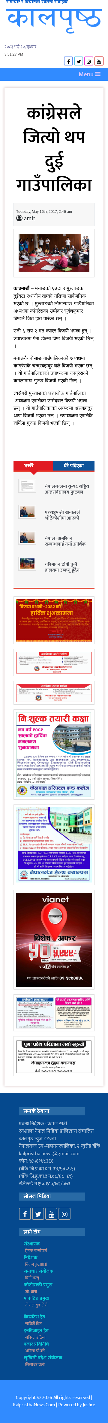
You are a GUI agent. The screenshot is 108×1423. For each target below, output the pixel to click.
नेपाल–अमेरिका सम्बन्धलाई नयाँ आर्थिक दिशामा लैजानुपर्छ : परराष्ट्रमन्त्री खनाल (65, 547)
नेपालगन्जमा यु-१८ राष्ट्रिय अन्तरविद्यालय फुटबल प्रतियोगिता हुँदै (67, 492)
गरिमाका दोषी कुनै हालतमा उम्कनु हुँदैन (62, 567)
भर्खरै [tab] (28, 465)
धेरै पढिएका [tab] (74, 465)
